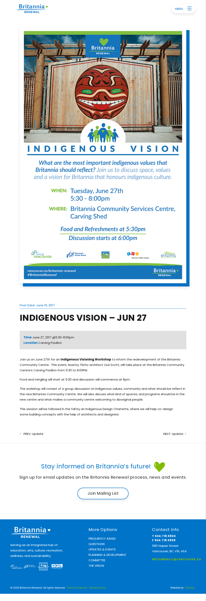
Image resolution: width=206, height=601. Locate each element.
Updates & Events (102, 549)
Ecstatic (190, 587)
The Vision (96, 565)
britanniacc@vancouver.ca (176, 559)
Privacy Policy (97, 587)
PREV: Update (32, 434)
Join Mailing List (103, 493)
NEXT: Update (174, 434)
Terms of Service (77, 587)
